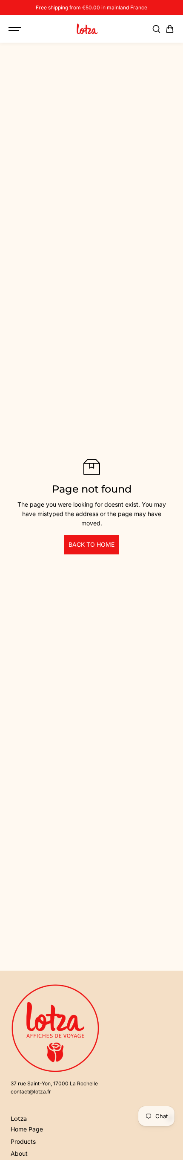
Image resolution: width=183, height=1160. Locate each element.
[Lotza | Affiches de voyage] (87, 29)
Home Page (27, 1129)
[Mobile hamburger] (15, 29)
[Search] (156, 29)
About (19, 1153)
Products (23, 1141)
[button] (170, 29)
